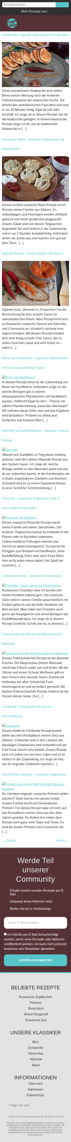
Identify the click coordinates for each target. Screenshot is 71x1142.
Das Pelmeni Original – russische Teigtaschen (34, 774)
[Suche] (62, 4)
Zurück (9, 840)
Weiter (62, 840)
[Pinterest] (53, 11)
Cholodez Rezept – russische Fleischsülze (32, 576)
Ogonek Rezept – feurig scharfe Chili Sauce (32, 253)
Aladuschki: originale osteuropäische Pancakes (35, 34)
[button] (47, 23)
